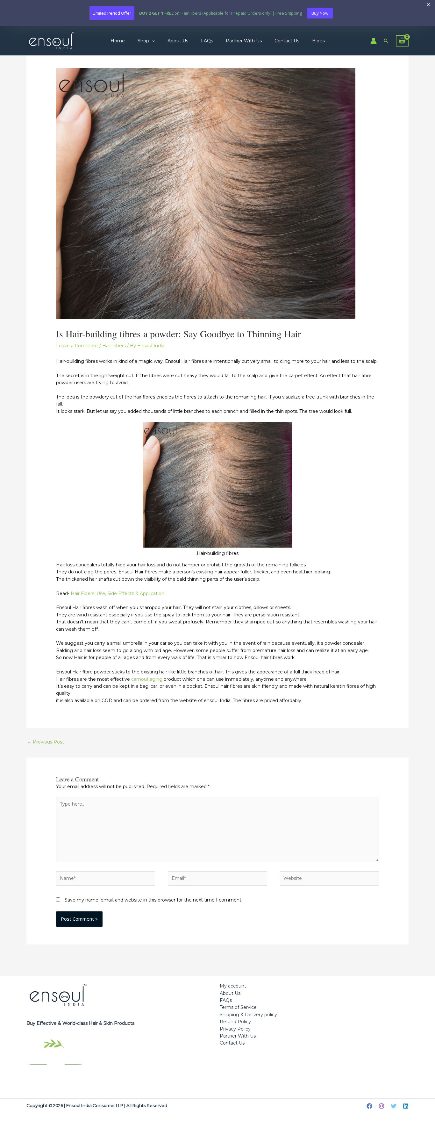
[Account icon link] (373, 41)
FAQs (207, 41)
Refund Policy (235, 1021)
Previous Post (45, 742)
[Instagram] (381, 1106)
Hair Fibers (114, 346)
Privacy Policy (235, 1029)
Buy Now (319, 13)
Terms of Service (238, 1007)
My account (233, 986)
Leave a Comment (77, 346)
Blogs (318, 41)
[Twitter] (393, 1106)
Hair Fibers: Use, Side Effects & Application (117, 593)
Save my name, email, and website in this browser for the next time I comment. (153, 900)
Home (118, 41)
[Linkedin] (406, 1106)
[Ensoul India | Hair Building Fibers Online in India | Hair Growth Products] (51, 40)
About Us (178, 41)
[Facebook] (369, 1106)
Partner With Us (244, 41)
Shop (143, 41)
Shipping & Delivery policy (248, 1014)
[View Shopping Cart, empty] (402, 40)
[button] (386, 41)
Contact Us (287, 41)
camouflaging (146, 679)
